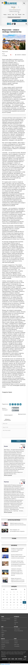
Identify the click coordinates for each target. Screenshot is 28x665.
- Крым (15, 620)
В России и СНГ (16, 616)
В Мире (2, 626)
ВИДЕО (16, 659)
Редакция (3, 656)
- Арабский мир (4, 630)
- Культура (16, 640)
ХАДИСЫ (12, 659)
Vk (14, 410)
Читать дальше (8, 475)
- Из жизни (3, 644)
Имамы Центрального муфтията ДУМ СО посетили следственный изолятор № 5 (17, 580)
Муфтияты (20, 659)
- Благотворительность (5, 640)
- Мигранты (3, 646)
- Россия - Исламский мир (18, 630)
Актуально (16, 626)
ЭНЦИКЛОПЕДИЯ (4, 659)
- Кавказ (15, 618)
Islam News (16, 408)
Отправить (18, 441)
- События (16, 642)
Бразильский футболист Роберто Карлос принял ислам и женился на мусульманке (18, 556)
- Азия (2, 628)
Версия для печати (22, 414)
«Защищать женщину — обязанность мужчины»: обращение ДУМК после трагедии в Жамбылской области (17, 572)
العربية (24, 659)
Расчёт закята (19, 20)
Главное (2, 616)
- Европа (2, 632)
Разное (15, 638)
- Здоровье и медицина (5, 642)
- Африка (2, 634)
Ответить (23, 446)
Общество (3, 638)
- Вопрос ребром (17, 628)
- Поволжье (16, 622)
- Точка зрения (3, 620)
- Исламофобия (16, 646)
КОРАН (9, 659)
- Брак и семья (16, 644)
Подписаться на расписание (14, 17)
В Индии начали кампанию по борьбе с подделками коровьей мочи (17, 550)
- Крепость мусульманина (5, 618)
